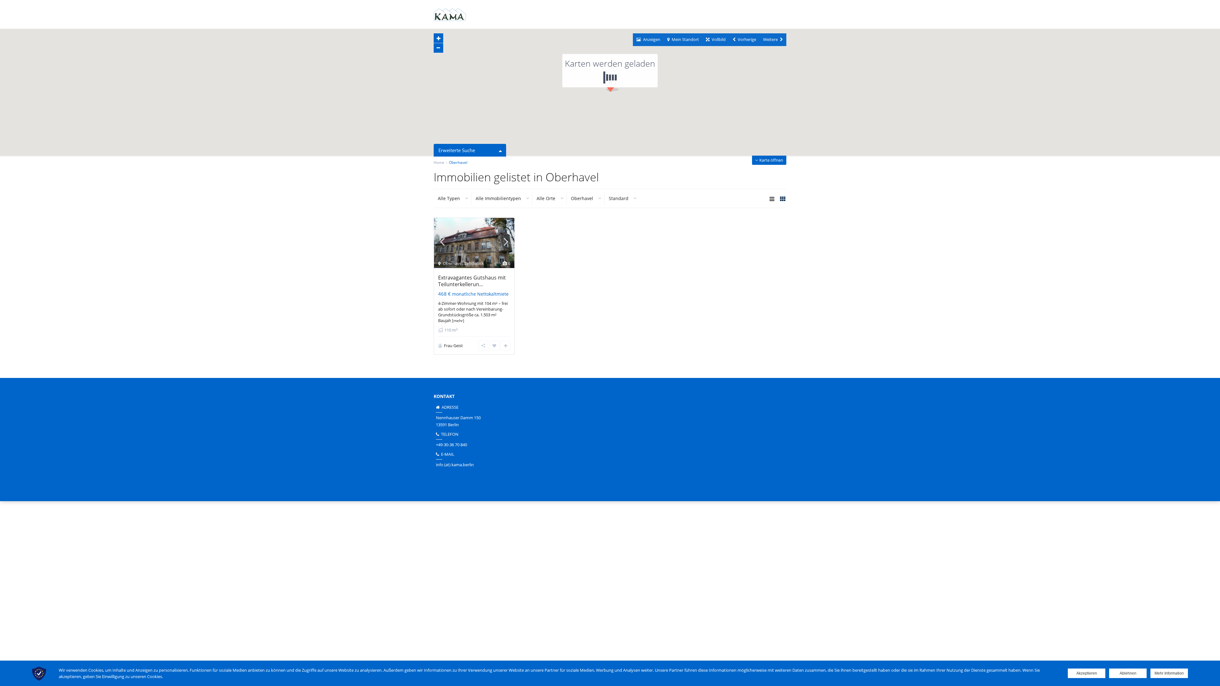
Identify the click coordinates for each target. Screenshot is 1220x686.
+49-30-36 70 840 (451, 444)
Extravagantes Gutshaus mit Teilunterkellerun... (472, 281)
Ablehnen (1128, 673)
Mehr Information (1169, 673)
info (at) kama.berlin (455, 464)
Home (439, 162)
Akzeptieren (1086, 673)
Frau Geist (453, 345)
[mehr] (458, 320)
